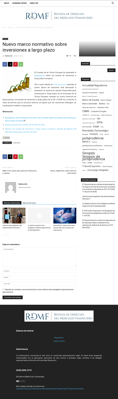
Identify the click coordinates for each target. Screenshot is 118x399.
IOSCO (107, 134)
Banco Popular (106, 100)
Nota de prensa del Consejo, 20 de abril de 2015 (25, 124)
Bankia (102, 103)
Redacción (8, 56)
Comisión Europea (98, 111)
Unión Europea (107, 166)
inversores (16, 143)
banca (101, 92)
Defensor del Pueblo (88, 119)
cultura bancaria (106, 115)
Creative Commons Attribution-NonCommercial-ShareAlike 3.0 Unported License (50, 389)
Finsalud (85, 134)
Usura (84, 170)
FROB (101, 134)
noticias (94, 142)
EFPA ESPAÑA (86, 127)
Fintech (94, 134)
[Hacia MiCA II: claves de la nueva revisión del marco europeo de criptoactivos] (64, 216)
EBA (98, 118)
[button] (112, 3)
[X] (10, 64)
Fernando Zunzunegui (95, 130)
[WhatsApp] (20, 64)
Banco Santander (89, 103)
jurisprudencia (92, 138)
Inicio (6, 3)
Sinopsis (88, 153)
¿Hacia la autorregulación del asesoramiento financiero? (98, 197)
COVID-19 (85, 115)
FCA (102, 127)
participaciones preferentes (92, 145)
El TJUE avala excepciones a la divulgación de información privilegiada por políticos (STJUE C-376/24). (98, 213)
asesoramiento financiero (90, 89)
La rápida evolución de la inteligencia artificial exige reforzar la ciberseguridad (39, 228)
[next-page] (7, 234)
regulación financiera (89, 149)
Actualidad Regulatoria (94, 85)
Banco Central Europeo (89, 96)
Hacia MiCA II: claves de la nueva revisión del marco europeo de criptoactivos (64, 228)
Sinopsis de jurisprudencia (93, 157)
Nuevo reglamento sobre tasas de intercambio (63, 172)
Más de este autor (29, 203)
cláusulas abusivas (89, 107)
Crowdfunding (94, 115)
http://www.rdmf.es (24, 187)
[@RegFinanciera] (59, 15)
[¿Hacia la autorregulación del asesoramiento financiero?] (14, 216)
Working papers (19, 3)
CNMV (85, 111)
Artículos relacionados (12, 203)
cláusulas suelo (103, 107)
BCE (108, 104)
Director (34, 3)
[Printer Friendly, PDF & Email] (6, 137)
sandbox (101, 149)
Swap (84, 163)
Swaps (89, 162)
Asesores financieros (90, 93)
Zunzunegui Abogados (98, 170)
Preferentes (108, 146)
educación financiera (88, 123)
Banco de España (90, 100)
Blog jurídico (59, 337)
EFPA (99, 122)
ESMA (96, 126)
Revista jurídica (59, 341)
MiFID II (86, 141)
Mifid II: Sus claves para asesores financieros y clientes (20, 172)
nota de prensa (59, 84)
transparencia (98, 163)
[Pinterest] (15, 64)
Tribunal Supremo (91, 166)
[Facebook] (5, 64)
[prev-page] (4, 234)
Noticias (10, 27)
